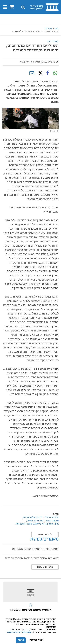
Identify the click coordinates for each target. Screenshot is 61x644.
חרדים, (39, 517)
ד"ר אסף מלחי (27, 61)
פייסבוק (47, 73)
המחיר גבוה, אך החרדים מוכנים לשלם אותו (35, 549)
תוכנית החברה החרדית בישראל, (42, 520)
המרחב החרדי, (51, 517)
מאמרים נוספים (45, 567)
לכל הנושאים (45, 534)
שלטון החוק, (29, 517)
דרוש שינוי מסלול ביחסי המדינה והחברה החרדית (32, 558)
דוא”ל (32, 73)
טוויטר (39, 73)
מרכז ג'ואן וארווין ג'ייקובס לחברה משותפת (37, 524)
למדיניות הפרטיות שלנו (19, 632)
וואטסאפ (55, 73)
